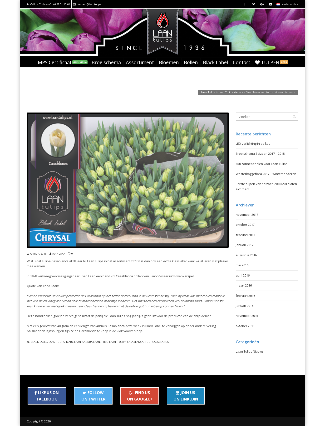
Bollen (191, 62)
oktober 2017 (245, 224)
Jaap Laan (58, 253)
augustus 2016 (246, 255)
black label (39, 342)
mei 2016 (242, 265)
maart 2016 (244, 285)
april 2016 (243, 275)
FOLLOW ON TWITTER (93, 395)
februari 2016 (245, 295)
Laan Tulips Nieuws (250, 351)
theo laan (108, 342)
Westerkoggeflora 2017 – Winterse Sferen (266, 174)
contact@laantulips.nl (90, 4)
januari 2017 (244, 245)
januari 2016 (244, 305)
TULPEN (274, 62)
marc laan (73, 342)
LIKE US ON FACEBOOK (48, 395)
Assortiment (140, 62)
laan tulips (57, 342)
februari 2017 (245, 235)
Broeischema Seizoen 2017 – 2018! (260, 153)
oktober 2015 (245, 326)
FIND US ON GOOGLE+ (140, 395)
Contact (241, 62)
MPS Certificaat (62, 62)
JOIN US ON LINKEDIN (185, 395)
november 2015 (247, 315)
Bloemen (169, 62)
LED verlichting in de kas (253, 143)
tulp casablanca (157, 342)
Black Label (215, 62)
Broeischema (106, 62)
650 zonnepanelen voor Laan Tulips (261, 164)
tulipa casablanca (130, 342)
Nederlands (288, 4)
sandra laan (91, 342)
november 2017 (247, 214)
